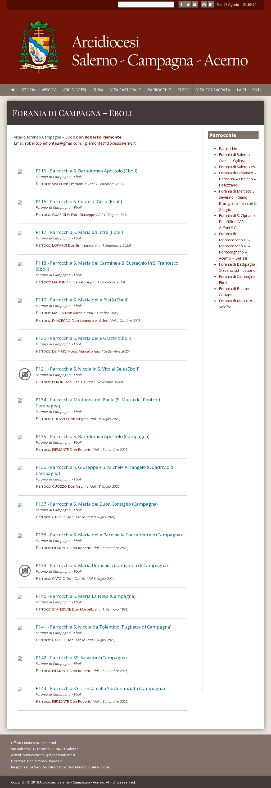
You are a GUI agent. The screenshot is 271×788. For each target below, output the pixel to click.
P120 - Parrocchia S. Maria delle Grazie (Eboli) (83, 338)
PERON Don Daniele (68, 382)
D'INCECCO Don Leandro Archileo (80, 320)
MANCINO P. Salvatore (70, 282)
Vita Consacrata (213, 89)
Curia (98, 89)
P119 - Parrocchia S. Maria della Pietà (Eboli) (82, 300)
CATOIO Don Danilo (68, 517)
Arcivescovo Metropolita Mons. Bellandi (33, 95)
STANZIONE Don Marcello (73, 609)
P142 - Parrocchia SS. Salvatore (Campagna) (81, 658)
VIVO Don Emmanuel (69, 183)
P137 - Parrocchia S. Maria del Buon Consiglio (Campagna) (97, 504)
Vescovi (49, 89)
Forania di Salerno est (237, 166)
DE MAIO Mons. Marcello (72, 351)
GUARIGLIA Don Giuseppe (73, 214)
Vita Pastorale (125, 89)
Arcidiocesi (74, 89)
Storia (28, 89)
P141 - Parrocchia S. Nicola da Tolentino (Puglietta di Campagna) (103, 627)
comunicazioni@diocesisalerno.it (48, 755)
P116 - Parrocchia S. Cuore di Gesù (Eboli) (79, 201)
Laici (241, 89)
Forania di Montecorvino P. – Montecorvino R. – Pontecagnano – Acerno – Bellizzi (234, 246)
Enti (256, 89)
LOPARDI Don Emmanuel (73, 245)
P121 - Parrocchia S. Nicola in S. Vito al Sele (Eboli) (87, 369)
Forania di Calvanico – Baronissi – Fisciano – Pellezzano (237, 179)
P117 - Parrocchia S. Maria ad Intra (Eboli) (79, 232)
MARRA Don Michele (69, 312)
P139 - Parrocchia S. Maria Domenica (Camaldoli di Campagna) (102, 565)
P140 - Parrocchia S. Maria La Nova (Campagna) (86, 596)
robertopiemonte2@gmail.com (53, 143)
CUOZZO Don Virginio (70, 418)
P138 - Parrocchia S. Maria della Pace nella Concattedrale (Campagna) (109, 535)
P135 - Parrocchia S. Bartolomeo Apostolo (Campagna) (93, 436)
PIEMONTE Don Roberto (72, 449)
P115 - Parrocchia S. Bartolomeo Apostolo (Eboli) (86, 171)
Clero (183, 89)
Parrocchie (159, 89)
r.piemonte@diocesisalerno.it (109, 143)
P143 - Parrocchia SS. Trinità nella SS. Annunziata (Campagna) (100, 688)
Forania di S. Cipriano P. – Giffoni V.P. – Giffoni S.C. (237, 221)
